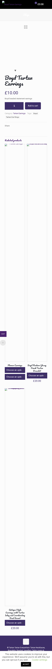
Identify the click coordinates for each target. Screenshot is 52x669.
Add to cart (33, 106)
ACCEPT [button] (26, 664)
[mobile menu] (48, 4)
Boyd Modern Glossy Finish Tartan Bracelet (37, 368)
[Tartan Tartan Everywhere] (12, 4)
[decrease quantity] (8, 106)
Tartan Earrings (19, 113)
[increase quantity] (20, 106)
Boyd (36, 113)
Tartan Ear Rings (12, 117)
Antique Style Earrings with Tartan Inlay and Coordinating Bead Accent (15, 614)
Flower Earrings (15, 365)
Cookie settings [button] (39, 660)
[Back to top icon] (26, 642)
